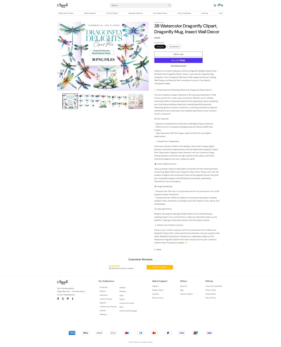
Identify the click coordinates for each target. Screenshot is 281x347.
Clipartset (137, 342)
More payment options (178, 66)
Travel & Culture (106, 299)
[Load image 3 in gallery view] (103, 101)
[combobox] (140, 5)
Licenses (155, 294)
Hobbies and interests (108, 307)
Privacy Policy (210, 290)
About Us (183, 286)
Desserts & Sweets (127, 303)
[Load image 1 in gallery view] (70, 101)
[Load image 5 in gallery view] (135, 101)
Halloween (104, 295)
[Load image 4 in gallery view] (119, 101)
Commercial (174, 47)
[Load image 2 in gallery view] (86, 101)
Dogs (121, 295)
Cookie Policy (210, 294)
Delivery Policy (158, 298)
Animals (103, 310)
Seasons (103, 303)
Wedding (103, 314)
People (122, 299)
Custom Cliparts (186, 294)
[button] (222, 5)
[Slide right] (146, 101)
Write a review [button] (159, 267)
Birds (121, 307)
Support (155, 286)
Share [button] (159, 250)
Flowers (102, 291)
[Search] (169, 5)
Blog (181, 290)
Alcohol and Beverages (128, 311)
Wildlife (122, 288)
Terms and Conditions (213, 286)
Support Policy (157, 290)
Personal (160, 47)
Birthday (123, 291)
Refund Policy (210, 298)
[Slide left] (59, 101)
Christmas (103, 287)
